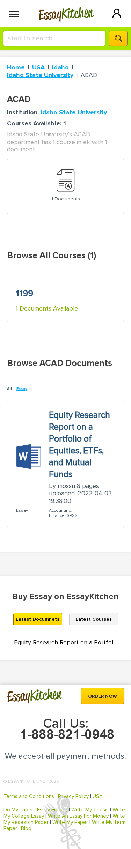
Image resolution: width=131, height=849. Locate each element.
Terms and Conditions (28, 796)
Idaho (60, 67)
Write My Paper (70, 822)
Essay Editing (52, 809)
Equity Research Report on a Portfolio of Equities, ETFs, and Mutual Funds (65, 642)
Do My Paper (18, 809)
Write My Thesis (90, 809)
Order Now (102, 696)
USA (38, 67)
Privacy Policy (73, 796)
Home (16, 67)
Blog (26, 828)
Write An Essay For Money (78, 816)
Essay (21, 389)
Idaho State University (40, 75)
